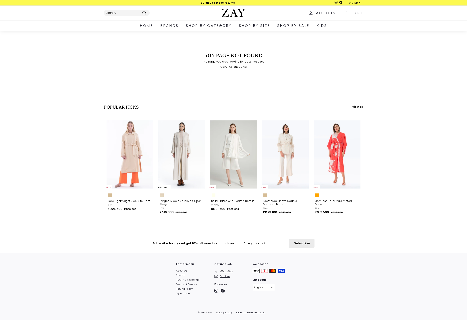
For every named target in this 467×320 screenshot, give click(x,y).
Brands (169, 25)
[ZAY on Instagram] (216, 291)
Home (146, 25)
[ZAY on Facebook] (223, 291)
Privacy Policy (224, 312)
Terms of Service (186, 284)
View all (357, 106)
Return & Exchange (188, 279)
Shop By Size (254, 25)
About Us (181, 270)
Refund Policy (184, 289)
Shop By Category (209, 25)
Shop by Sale (293, 25)
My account (183, 293)
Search (180, 275)
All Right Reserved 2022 (250, 312)
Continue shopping (233, 67)
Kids (322, 25)
